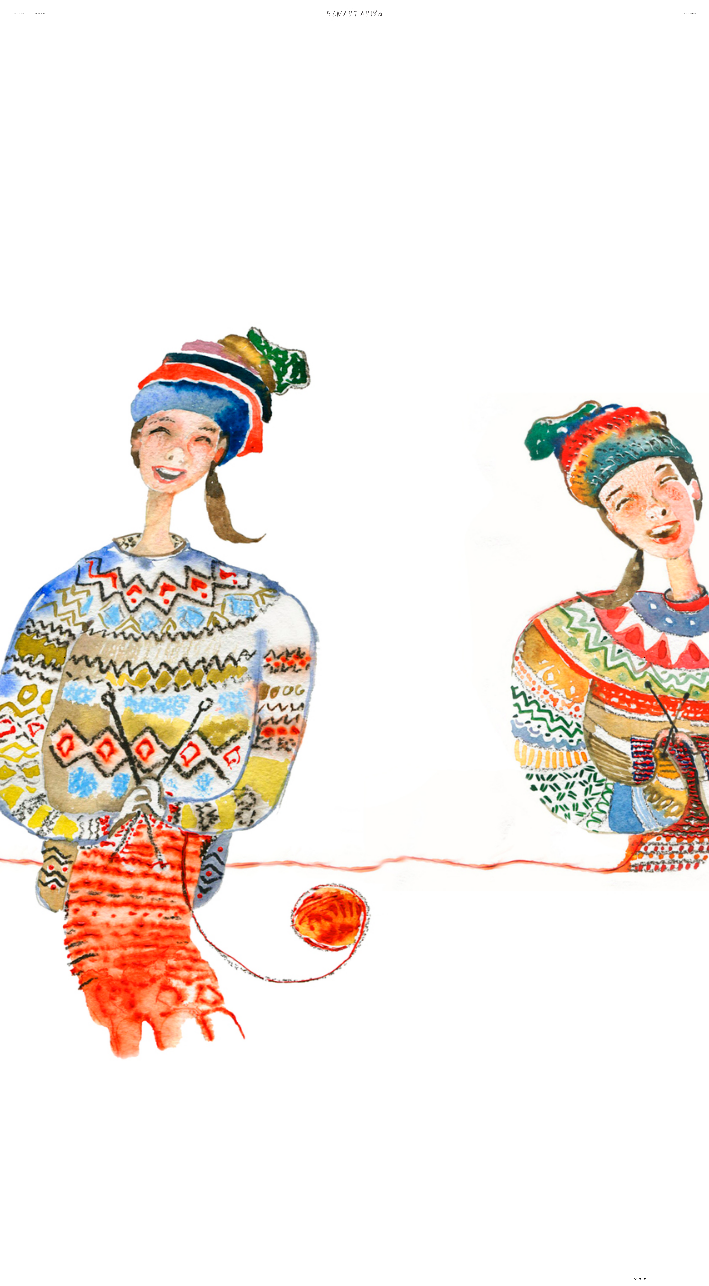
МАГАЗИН (41, 14)
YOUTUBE (690, 14)
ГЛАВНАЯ (18, 14)
